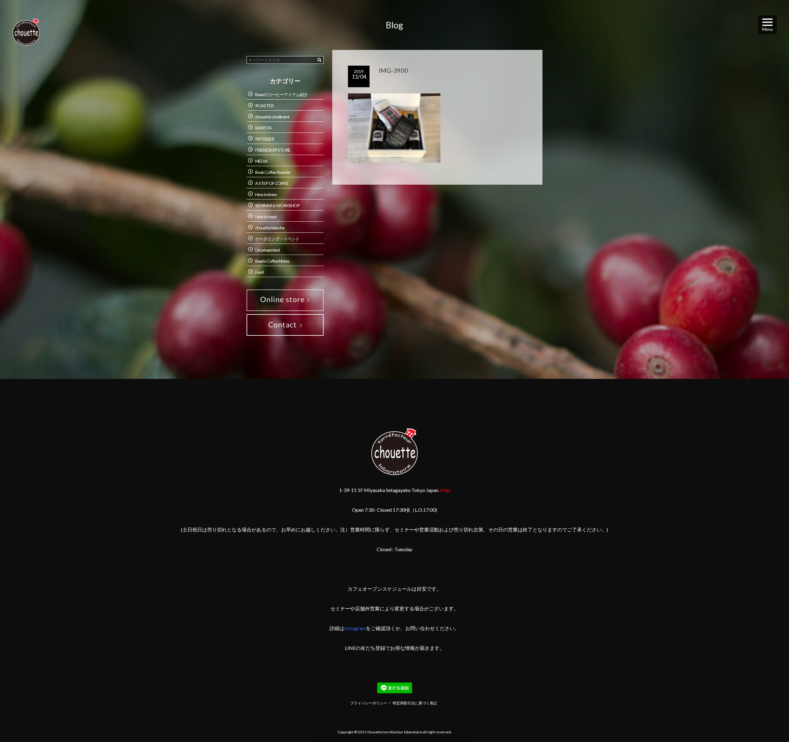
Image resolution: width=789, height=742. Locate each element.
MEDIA (261, 161)
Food (259, 272)
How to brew (266, 194)
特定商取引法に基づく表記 (415, 703)
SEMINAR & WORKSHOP (277, 205)
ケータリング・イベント (277, 238)
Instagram (355, 628)
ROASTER (264, 105)
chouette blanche (269, 227)
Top (769, 722)
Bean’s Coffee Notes (272, 261)
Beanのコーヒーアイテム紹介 (281, 94)
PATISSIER (264, 138)
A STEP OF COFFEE (272, 183)
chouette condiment (272, 116)
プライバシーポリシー (368, 703)
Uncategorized (267, 249)
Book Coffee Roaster (272, 172)
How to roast (266, 216)
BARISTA (263, 127)
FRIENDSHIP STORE (272, 150)
